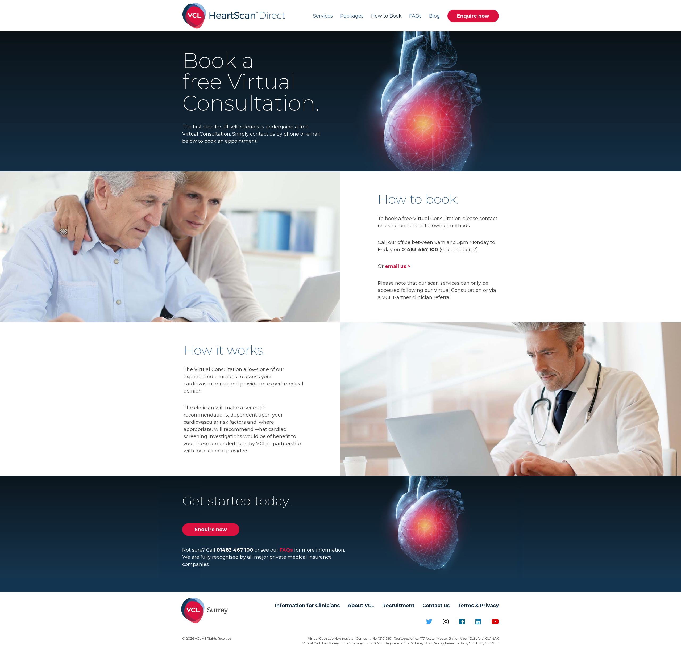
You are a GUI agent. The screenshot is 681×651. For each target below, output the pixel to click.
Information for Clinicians (307, 605)
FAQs (415, 16)
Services (323, 16)
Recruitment (398, 605)
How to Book (386, 16)
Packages (352, 16)
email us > (397, 266)
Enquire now (473, 16)
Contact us (436, 605)
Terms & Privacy (478, 605)
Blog (434, 16)
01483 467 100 (419, 250)
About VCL (361, 605)
